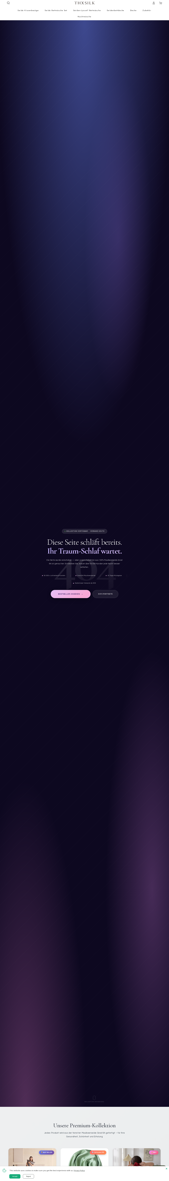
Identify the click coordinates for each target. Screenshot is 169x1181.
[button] (8, 3)
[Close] (166, 1168)
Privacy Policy (79, 1170)
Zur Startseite (105, 594)
